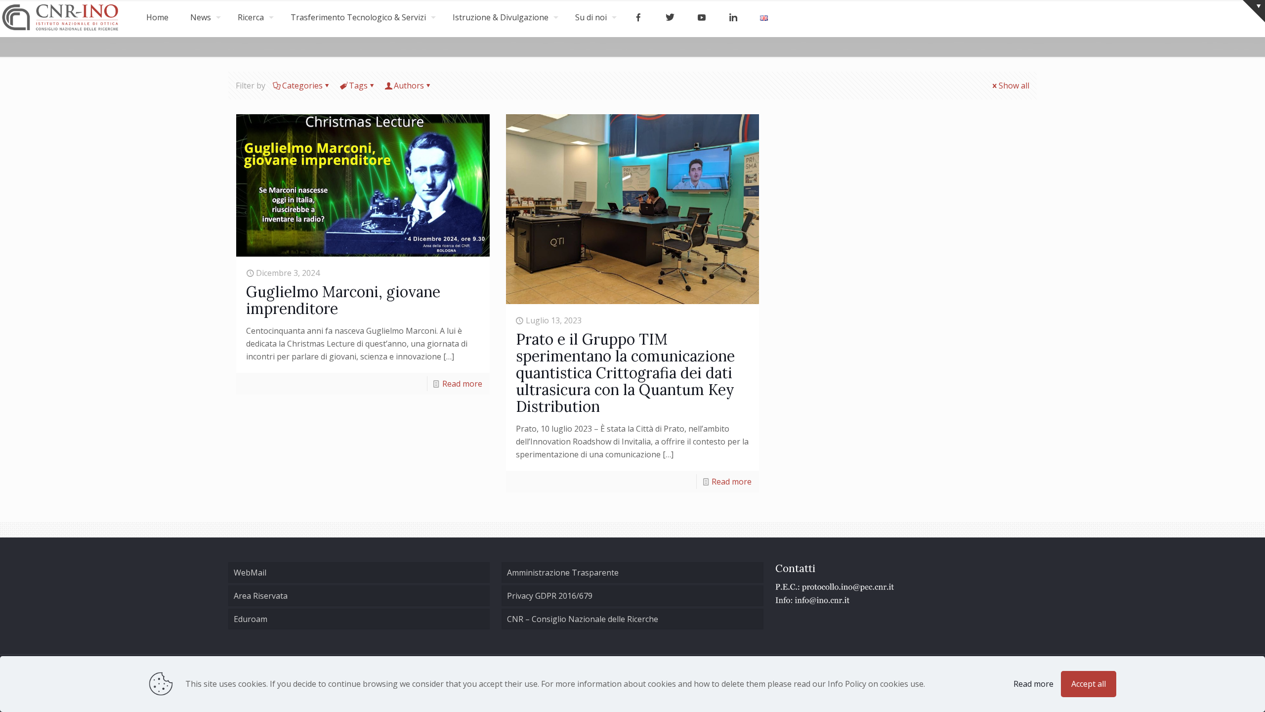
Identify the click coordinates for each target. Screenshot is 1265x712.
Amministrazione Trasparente (563, 572)
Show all (1014, 85)
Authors (409, 85)
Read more (462, 383)
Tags (358, 85)
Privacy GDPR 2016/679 (549, 595)
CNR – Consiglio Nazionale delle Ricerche (582, 619)
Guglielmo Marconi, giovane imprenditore (343, 300)
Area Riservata (261, 595)
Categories (302, 85)
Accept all (1088, 683)
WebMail (250, 572)
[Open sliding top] (1254, 11)
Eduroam (250, 619)
